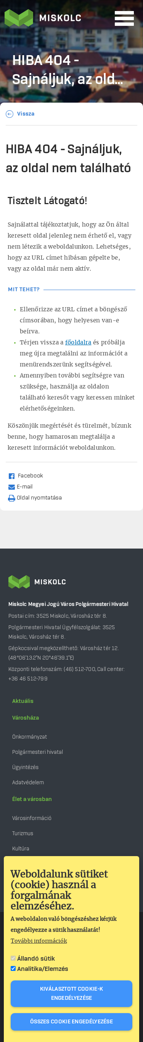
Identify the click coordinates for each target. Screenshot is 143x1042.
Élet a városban (32, 799)
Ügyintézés (25, 767)
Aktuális (23, 701)
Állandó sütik (36, 958)
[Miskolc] (57, 18)
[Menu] (124, 18)
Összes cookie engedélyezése (71, 1022)
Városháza (25, 718)
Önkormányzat (29, 737)
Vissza (26, 114)
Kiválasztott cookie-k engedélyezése (71, 993)
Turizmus (22, 833)
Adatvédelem (28, 782)
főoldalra (78, 343)
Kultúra (20, 849)
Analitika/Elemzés (42, 969)
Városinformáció (31, 818)
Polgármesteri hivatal (37, 752)
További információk (39, 941)
